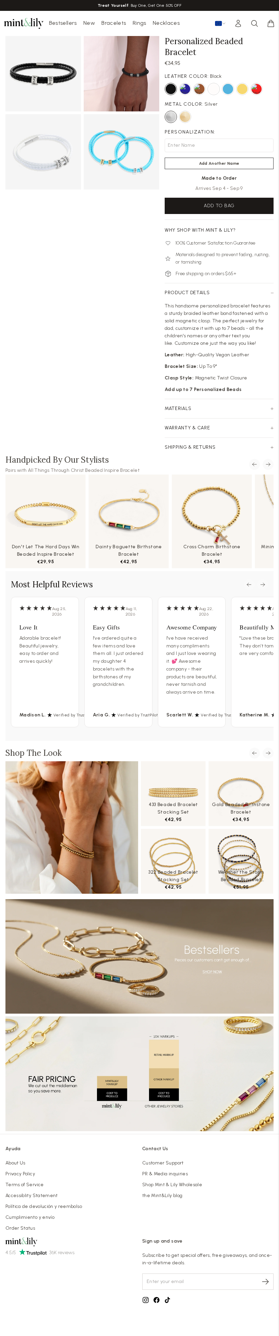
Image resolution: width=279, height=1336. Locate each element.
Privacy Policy (20, 1174)
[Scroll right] (268, 464)
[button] (271, 23)
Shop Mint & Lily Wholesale (172, 1185)
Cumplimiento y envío (29, 1217)
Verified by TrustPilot (73, 715)
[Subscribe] (265, 1281)
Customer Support (163, 1163)
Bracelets (113, 23)
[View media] (71, 827)
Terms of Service (24, 1185)
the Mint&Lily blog (162, 1195)
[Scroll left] (254, 464)
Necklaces (166, 23)
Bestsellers (63, 23)
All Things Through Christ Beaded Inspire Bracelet (84, 470)
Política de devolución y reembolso (43, 1206)
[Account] (238, 23)
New (89, 23)
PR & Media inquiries (165, 1174)
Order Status (20, 1228)
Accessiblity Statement (31, 1195)
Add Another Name (219, 163)
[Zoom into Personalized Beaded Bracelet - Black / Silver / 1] (43, 73)
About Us (15, 1163)
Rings (139, 23)
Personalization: (190, 132)
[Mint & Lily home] (24, 23)
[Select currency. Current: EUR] (220, 23)
